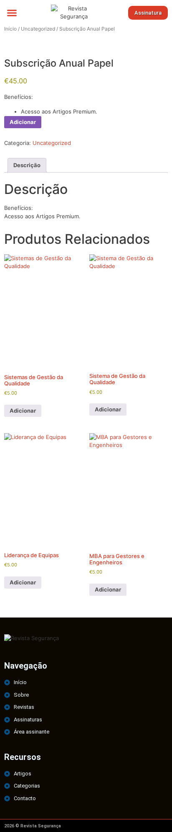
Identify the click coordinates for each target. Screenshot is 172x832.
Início (10, 29)
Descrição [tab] (26, 165)
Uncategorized (38, 29)
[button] (12, 13)
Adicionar (23, 122)
